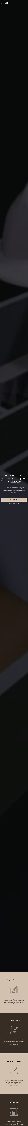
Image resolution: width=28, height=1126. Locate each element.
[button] (1, 3)
